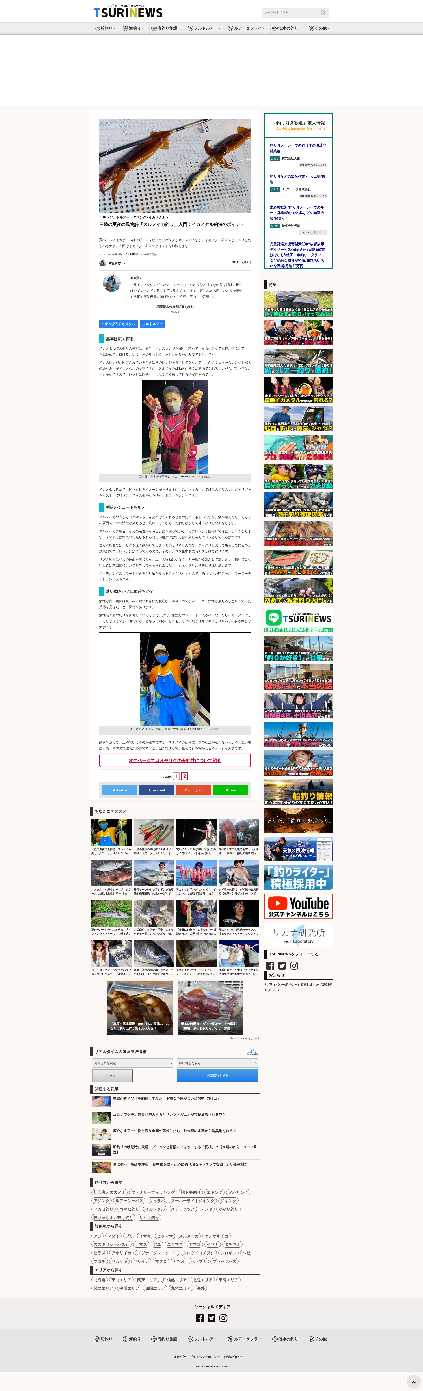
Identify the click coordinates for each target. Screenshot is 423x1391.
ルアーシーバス (129, 1200)
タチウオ (232, 1244)
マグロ (161, 1261)
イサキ (145, 1236)
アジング (101, 1200)
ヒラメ (100, 1253)
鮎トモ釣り (191, 1192)
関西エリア (103, 1288)
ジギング (228, 1200)
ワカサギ (119, 1261)
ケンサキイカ (216, 1236)
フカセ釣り (103, 1209)
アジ (98, 1236)
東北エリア (121, 1279)
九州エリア (181, 1288)
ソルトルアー (152, 324)
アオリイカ (121, 1253)
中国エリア (129, 1288)
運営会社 (180, 1357)
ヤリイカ (141, 1261)
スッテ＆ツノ (183, 1209)
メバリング (238, 1192)
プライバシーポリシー (204, 1357)
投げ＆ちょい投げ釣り (113, 1217)
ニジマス (175, 1244)
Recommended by (240, 1038)
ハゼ (246, 1253)
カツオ (179, 1261)
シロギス (228, 1253)
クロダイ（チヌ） (199, 1253)
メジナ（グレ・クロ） (157, 1253)
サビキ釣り (149, 1217)
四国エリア (155, 1288)
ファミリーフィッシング (153, 1192)
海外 (201, 1288)
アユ (157, 1244)
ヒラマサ (165, 1236)
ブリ (129, 1236)
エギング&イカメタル (118, 324)
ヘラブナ (199, 1261)
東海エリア (228, 1279)
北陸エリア (203, 1279)
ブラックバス (224, 1261)
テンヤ (207, 1209)
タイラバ (157, 1200)
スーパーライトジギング (193, 1200)
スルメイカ (189, 1236)
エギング (215, 1192)
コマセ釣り (129, 1209)
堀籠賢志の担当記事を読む (175, 307)
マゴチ (100, 1261)
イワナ (213, 1244)
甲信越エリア (175, 1279)
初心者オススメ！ (109, 1192)
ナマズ (141, 1244)
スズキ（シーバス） (111, 1244)
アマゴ (195, 1244)
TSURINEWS (208, 1366)
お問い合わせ (233, 1357)
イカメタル (155, 1209)
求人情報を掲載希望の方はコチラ (298, 129)
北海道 (100, 1279)
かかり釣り (228, 1209)
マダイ (113, 1236)
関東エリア (147, 1279)
